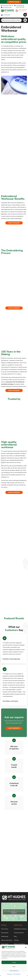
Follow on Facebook (19, 944)
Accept (14, 962)
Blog (15, 936)
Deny (14, 966)
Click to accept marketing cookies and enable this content (14, 911)
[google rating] (21, 11)
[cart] (25, 15)
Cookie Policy (9, 974)
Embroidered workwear (20, 929)
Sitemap (16, 940)
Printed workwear (19, 933)
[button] (26, 947)
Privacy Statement (16, 974)
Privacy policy (4, 933)
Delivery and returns (6, 940)
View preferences (14, 970)
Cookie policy (4, 936)
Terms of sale (4, 944)
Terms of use (4, 929)
